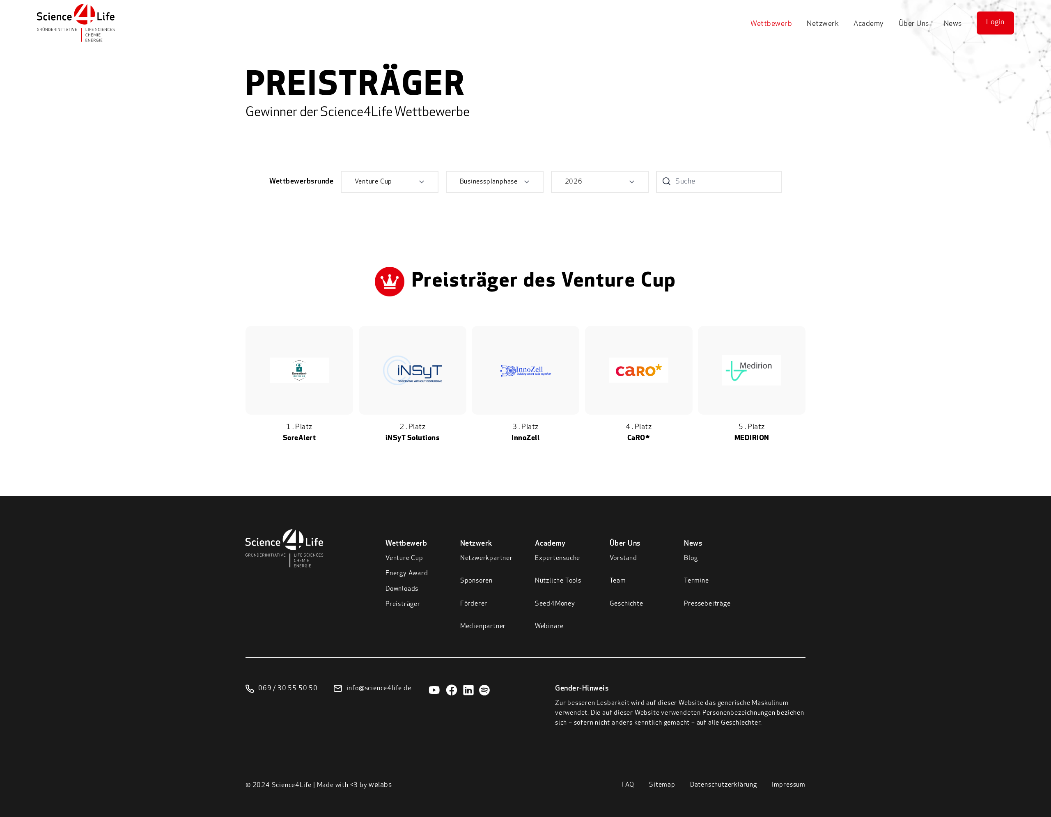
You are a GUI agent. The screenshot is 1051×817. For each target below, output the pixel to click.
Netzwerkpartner (486, 558)
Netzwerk (823, 24)
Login (995, 22)
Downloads (402, 589)
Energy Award (407, 573)
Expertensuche (557, 558)
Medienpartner (483, 626)
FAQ (628, 785)
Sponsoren (476, 581)
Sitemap (662, 785)
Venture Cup (404, 558)
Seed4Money (555, 604)
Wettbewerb (771, 24)
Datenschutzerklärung (723, 785)
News (953, 24)
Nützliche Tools (558, 581)
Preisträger (403, 604)
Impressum (788, 785)
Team (618, 581)
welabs (380, 785)
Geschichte (626, 604)
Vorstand (623, 558)
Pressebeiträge (707, 604)
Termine (696, 581)
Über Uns (914, 24)
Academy (869, 24)
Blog (691, 558)
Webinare (549, 626)
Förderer (473, 604)
